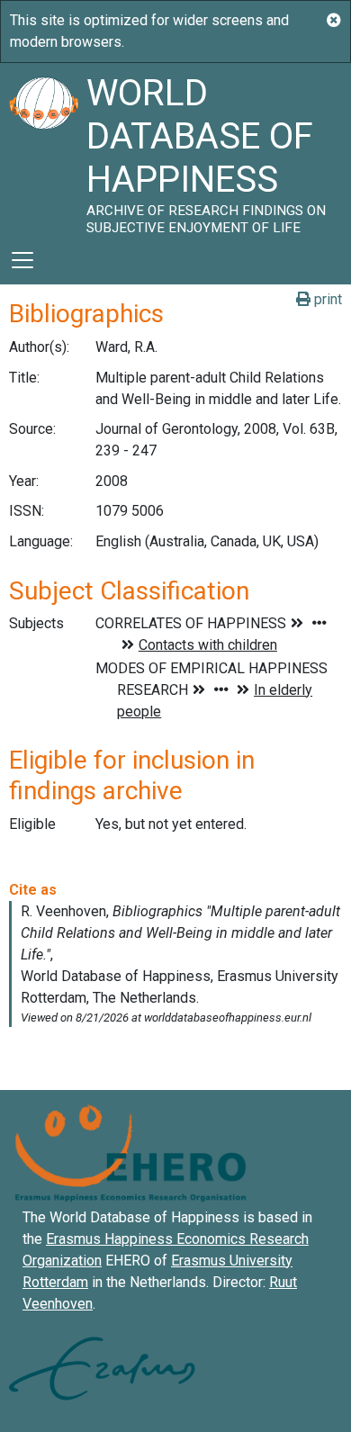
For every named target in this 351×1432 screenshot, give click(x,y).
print (326, 299)
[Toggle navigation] (22, 260)
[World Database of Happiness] (43, 149)
